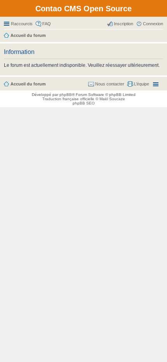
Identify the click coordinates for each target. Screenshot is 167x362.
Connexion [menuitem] (153, 23)
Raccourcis (22, 23)
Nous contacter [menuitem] (109, 84)
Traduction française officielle (68, 99)
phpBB (65, 94)
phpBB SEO (84, 103)
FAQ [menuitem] (46, 23)
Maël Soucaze (112, 99)
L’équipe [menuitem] (141, 84)
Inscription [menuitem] (123, 23)
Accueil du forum (28, 84)
